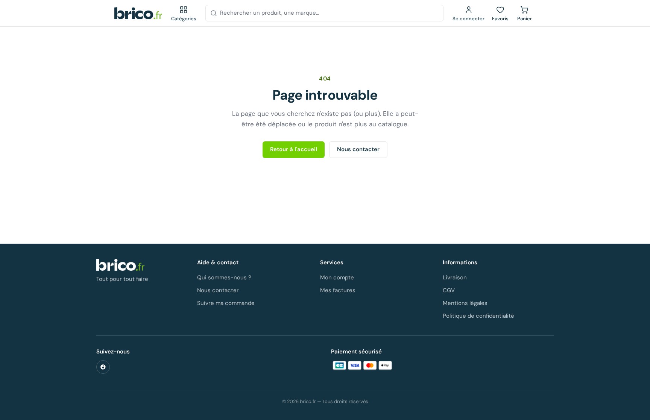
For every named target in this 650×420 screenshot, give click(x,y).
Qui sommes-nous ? (224, 277)
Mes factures (337, 290)
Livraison (455, 277)
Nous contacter (358, 149)
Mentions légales (465, 303)
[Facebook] (103, 367)
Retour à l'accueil (293, 149)
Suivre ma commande (226, 303)
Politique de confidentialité (478, 316)
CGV (449, 290)
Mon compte (337, 277)
